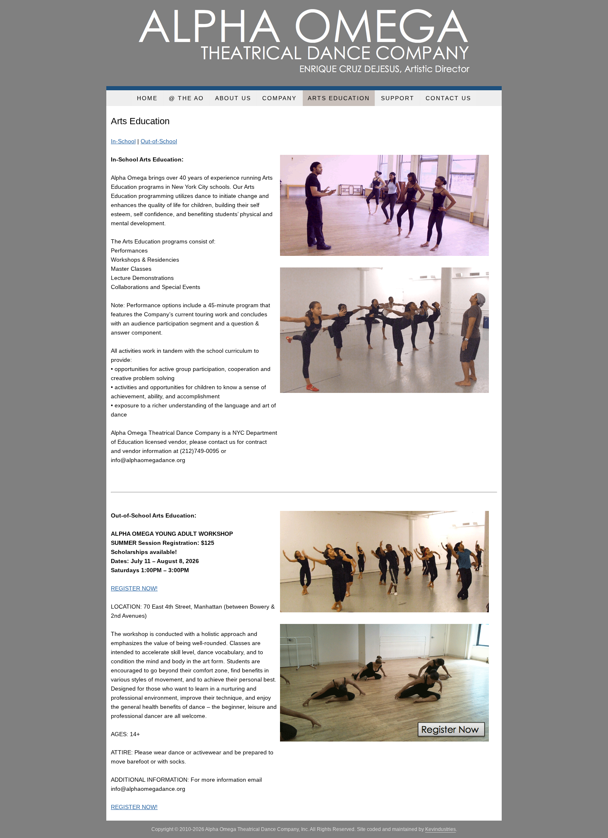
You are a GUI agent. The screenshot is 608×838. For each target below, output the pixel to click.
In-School (123, 141)
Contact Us (448, 98)
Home (147, 98)
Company (279, 98)
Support (397, 98)
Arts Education (339, 98)
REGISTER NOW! (134, 588)
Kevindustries (440, 829)
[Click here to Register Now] (384, 739)
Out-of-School (159, 141)
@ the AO (186, 98)
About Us (233, 98)
